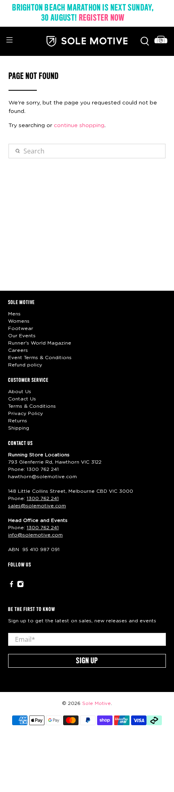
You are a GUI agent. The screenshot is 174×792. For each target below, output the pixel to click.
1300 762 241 (43, 469)
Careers (18, 350)
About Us (19, 391)
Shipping (18, 428)
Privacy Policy (25, 413)
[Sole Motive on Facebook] (11, 585)
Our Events (22, 335)
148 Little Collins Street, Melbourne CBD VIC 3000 (70, 491)
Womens (19, 321)
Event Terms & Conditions (40, 357)
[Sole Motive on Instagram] (20, 585)
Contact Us (22, 398)
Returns (17, 420)
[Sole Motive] (87, 41)
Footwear (20, 328)
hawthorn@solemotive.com (42, 476)
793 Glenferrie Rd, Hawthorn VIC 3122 (55, 462)
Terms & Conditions (32, 406)
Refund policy (25, 364)
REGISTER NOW (102, 18)
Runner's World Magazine (39, 343)
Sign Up (87, 661)
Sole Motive (96, 703)
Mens (14, 313)
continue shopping (79, 125)
